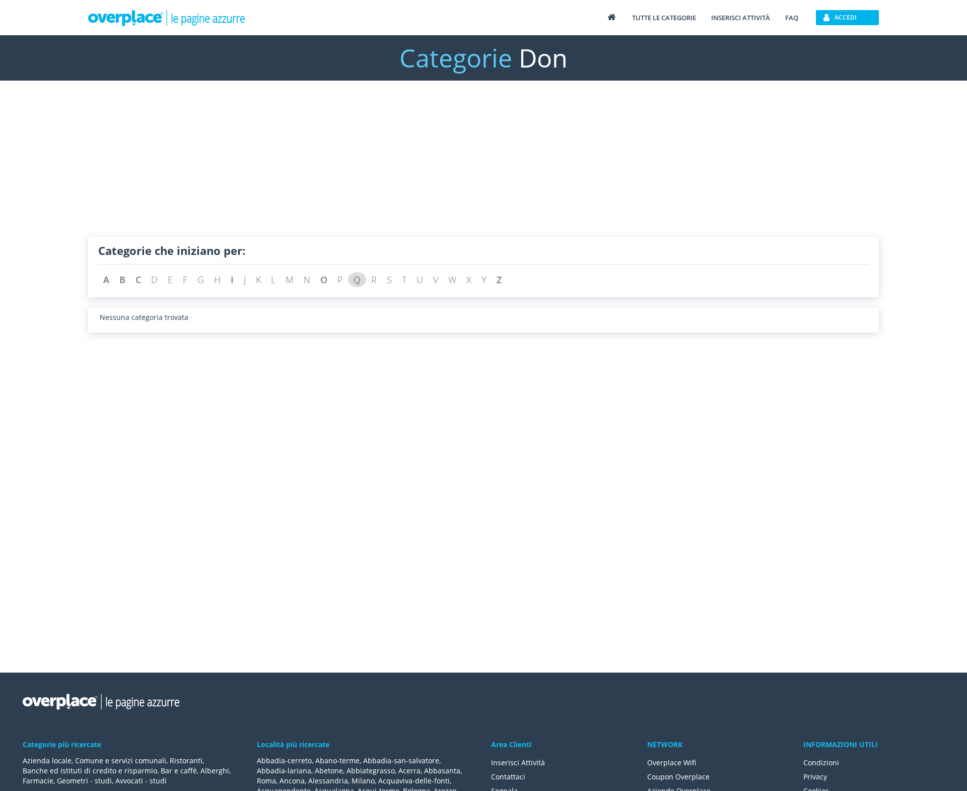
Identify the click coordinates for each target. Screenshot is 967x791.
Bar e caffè (179, 770)
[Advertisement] (390, 166)
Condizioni (821, 762)
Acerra (409, 770)
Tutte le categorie (664, 17)
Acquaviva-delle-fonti (414, 780)
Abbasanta (442, 770)
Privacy (815, 776)
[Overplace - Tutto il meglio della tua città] (611, 17)
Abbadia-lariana (284, 770)
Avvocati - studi (141, 780)
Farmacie (38, 780)
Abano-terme (337, 760)
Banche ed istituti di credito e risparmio (90, 770)
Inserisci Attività (518, 762)
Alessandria (328, 780)
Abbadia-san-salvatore (401, 760)
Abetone (329, 770)
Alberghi (214, 770)
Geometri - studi (84, 780)
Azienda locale (47, 760)
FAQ (791, 17)
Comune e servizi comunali (120, 760)
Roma (266, 780)
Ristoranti (186, 760)
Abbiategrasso (371, 770)
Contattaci (508, 776)
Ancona (292, 780)
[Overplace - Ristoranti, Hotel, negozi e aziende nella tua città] (166, 18)
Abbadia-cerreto (284, 760)
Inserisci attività (740, 17)
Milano (363, 780)
